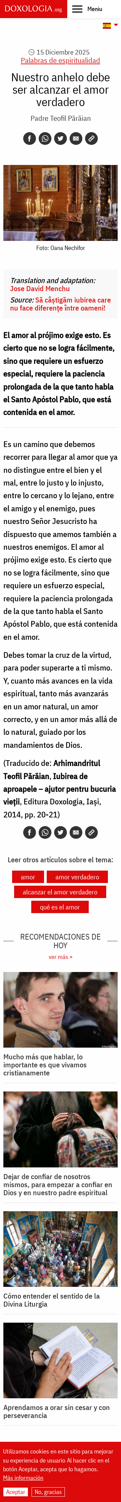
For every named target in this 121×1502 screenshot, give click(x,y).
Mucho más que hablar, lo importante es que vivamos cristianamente (45, 1065)
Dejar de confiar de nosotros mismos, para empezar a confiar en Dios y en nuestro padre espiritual (57, 1184)
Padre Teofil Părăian (61, 118)
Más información (23, 1478)
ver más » (60, 957)
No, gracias (48, 1492)
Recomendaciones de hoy (60, 941)
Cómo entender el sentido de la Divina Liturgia (51, 1300)
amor (28, 876)
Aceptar (15, 1492)
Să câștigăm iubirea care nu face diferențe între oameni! (60, 304)
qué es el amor (60, 906)
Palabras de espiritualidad (60, 60)
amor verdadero (77, 876)
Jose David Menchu (40, 288)
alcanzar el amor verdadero (60, 891)
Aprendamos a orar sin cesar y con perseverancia (56, 1411)
